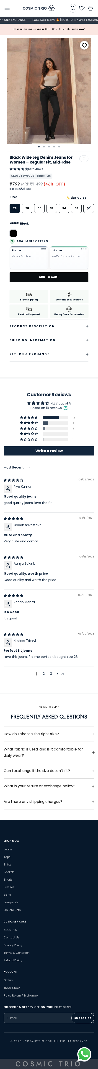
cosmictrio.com (39, 1041)
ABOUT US (10, 930)
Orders (8, 980)
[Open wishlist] (81, 8)
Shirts (7, 864)
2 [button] (44, 673)
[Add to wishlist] (84, 45)
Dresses (9, 887)
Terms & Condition (17, 953)
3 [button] (51, 673)
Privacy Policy (13, 945)
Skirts (7, 895)
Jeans (8, 849)
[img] (13, 480)
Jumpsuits (11, 902)
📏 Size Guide (76, 198)
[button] (19, 169)
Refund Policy (13, 960)
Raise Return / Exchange (21, 995)
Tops (7, 857)
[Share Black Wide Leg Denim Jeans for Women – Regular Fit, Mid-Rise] (83, 158)
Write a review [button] (49, 450)
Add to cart (49, 277)
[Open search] (73, 8)
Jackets (9, 872)
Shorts (8, 879)
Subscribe (82, 1018)
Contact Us (11, 937)
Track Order (12, 988)
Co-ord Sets (12, 910)
